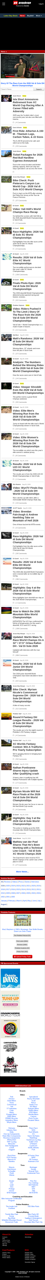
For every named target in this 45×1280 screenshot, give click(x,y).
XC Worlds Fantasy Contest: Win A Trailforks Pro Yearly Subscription (27, 746)
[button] (13, 122)
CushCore (33, 1146)
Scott (33, 1101)
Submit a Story (6, 1252)
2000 (13, 897)
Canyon (33, 1116)
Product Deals (6, 1256)
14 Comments (21, 378)
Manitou (12, 1161)
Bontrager (33, 1167)
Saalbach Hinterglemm (33, 1218)
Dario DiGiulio (17, 127)
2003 (38, 893)
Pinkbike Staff (17, 714)
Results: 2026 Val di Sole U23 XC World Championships (27, 467)
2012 (33, 889)
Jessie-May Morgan (19, 177)
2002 (3, 897)
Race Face (33, 1128)
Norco (33, 1103)
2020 (33, 886)
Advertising (28, 1237)
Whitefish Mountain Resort (12, 1220)
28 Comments (21, 553)
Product (4, 1254)
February (11, 901)
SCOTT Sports (17, 508)
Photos (4, 1257)
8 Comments (21, 456)
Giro (11, 1187)
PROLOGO (11, 1140)
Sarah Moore (17, 96)
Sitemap (4, 1245)
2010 (3, 893)
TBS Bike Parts (33, 1206)
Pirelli (12, 1173)
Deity (12, 1132)
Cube (12, 1110)
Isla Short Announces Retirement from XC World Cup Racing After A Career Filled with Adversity (28, 105)
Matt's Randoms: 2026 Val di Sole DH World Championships (28, 341)
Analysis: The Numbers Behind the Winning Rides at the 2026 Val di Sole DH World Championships (28, 367)
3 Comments (21, 223)
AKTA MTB (33, 1193)
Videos (14, 882)
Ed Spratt (16, 205)
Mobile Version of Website (22, 1276)
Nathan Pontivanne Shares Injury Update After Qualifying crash (26, 770)
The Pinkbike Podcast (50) (22, 935)
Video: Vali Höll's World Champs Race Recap (27, 210)
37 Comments (21, 201)
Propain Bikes (11, 1114)
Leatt (12, 1185)
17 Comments (21, 783)
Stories (27, 882)
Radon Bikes (33, 1110)
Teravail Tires (33, 1171)
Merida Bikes (33, 1114)
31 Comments (21, 709)
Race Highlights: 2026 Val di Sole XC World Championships (28, 234)
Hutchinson (11, 1169)
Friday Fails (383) (22, 951)
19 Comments (21, 503)
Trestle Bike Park (11, 1214)
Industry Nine (12, 1130)
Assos (11, 1191)
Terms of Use (6, 1240)
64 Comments (21, 681)
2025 (8, 886)
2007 (18, 893)
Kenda (33, 1169)
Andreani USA (33, 1161)
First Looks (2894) (22, 941)
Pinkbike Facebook (30, 1256)
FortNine (11, 1208)
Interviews (35, 882)
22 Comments (21, 429)
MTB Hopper (11, 1193)
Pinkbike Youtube (29, 1257)
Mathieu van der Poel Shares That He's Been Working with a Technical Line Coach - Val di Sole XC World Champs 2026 (27, 847)
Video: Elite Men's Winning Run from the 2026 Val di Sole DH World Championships (26, 415)
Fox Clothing (33, 1183)
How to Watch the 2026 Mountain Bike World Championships (26, 614)
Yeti (11, 1107)
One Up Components (12, 1134)
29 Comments (21, 146)
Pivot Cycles (33, 1118)
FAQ (3, 1238)
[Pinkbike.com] (22, 3)
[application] (22, 66)
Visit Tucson (33, 1220)
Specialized (33, 1097)
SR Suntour (33, 1159)
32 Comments (21, 300)
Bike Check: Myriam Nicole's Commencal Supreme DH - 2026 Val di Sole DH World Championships (28, 695)
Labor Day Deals (11, 16)
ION (33, 1189)
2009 (8, 893)
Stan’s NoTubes (33, 1136)
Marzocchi (12, 1159)
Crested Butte (33, 1216)
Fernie (11, 1216)
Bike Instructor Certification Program (12, 1199)
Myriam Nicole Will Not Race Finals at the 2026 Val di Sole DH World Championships (26, 796)
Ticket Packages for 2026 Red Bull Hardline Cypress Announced (27, 157)
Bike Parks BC (33, 1214)
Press (21, 882)
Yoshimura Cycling (33, 1140)
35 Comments (21, 402)
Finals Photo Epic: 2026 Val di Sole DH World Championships (27, 286)
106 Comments (22, 275)
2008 (13, 893)
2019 (38, 886)
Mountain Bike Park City (33, 1222)
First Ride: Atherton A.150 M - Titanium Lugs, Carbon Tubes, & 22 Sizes (28, 134)
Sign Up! (4, 1243)
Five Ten (33, 1181)
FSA (33, 1150)
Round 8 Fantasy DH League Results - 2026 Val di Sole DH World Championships (28, 722)
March (19, 901)
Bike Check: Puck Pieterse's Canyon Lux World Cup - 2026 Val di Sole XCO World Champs (28, 185)
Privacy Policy (6, 1242)
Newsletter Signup (30, 1262)
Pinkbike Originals (18, 305)
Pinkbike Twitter (29, 1254)
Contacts (4, 1237)
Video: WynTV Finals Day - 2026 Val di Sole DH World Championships (28, 490)
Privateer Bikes (33, 1120)
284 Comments (22, 579)
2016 (13, 889)
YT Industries (12, 1108)
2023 (18, 886)
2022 (23, 886)
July (38, 901)
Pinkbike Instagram (30, 1259)
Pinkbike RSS (28, 1252)
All (2, 882)
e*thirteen (33, 1144)
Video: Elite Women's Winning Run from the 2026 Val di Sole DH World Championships (26, 442)
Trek (11, 1097)
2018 (3, 889)
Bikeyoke (11, 1144)
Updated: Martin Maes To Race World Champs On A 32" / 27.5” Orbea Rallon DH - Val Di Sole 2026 (28, 641)
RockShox (12, 1155)
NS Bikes (33, 1107)
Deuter (11, 1181)
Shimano (11, 1128)
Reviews (7, 882)
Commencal (11, 1105)
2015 (18, 889)
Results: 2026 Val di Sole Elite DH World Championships (27, 565)
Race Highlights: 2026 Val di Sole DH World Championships (28, 539)
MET (33, 1187)
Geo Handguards (11, 1146)
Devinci (11, 1099)
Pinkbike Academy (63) (22, 948)
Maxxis (11, 1167)
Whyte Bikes (11, 1122)
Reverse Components (11, 1138)
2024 (13, 886)
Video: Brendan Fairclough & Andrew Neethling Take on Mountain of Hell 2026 (25, 516)
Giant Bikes (11, 1101)
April (24, 901)
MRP (33, 1157)
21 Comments (21, 330)
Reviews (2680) (22, 944)
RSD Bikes (33, 1112)
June (34, 901)
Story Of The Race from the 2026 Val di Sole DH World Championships (22, 84)
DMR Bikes (11, 1116)
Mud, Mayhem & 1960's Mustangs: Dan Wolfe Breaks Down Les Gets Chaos (22, 930)
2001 (8, 897)
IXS (11, 1183)
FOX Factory (11, 1157)
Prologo (12, 1189)
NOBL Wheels (33, 1148)
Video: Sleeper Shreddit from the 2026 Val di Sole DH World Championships (28, 390)
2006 (23, 893)
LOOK (11, 1148)
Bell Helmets (33, 1185)
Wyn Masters (17, 484)
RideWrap (33, 1138)
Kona (12, 1103)
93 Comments (21, 759)
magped (12, 1150)
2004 (33, 893)
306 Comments (22, 655)
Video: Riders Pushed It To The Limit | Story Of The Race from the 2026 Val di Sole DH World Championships (27, 314)
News (22, 16)
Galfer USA (33, 1142)
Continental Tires (33, 1173)
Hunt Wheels (33, 1132)
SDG (33, 1130)
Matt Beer (16, 335)
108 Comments (22, 629)
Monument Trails (11, 1222)
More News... (22, 872)
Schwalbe (11, 1171)
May (29, 901)
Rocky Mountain (33, 1099)
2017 (8, 889)
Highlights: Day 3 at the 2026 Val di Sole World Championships (26, 821)
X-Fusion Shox (33, 1155)
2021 (28, 886)
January (4, 901)
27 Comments (21, 865)
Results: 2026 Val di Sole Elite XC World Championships (27, 260)
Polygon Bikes (33, 1108)
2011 (38, 889)
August (3, 904)
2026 (3, 886)
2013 (28, 889)
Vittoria (11, 1175)
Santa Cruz (33, 1105)
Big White (11, 1218)
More (38, 16)
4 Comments (21, 122)
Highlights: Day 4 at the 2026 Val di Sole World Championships (26, 590)
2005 (28, 893)
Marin (11, 1112)
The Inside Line (11, 1206)
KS (33, 1134)
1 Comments (21, 479)
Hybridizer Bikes (11, 1120)
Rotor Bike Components (12, 1136)
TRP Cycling (11, 1142)
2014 (23, 889)
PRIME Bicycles (11, 1118)
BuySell (30, 16)
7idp (33, 1191)
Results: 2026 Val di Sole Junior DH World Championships (27, 666)
